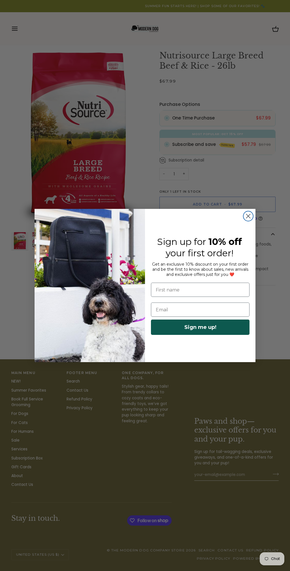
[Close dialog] (248, 216)
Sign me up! (200, 327)
